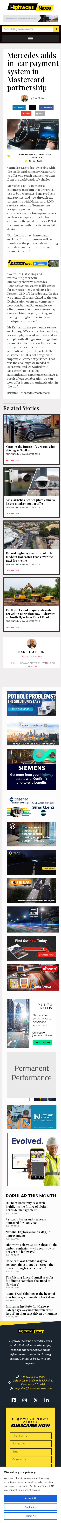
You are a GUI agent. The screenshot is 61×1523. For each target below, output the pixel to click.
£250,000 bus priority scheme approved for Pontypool (26, 1221)
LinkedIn (31, 666)
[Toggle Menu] (30, 38)
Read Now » (12, 460)
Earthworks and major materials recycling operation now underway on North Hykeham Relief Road (30, 613)
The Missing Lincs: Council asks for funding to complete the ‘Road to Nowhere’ (30, 1280)
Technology (35, 157)
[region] (30, 1495)
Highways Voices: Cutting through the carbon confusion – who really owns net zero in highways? (31, 1248)
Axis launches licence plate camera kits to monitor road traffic (30, 502)
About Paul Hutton (31, 656)
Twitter (45, 662)
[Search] (56, 29)
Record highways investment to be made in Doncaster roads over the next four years (29, 556)
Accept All (30, 1498)
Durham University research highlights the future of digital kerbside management (26, 1206)
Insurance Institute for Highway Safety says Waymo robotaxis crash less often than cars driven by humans (31, 1309)
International (43, 154)
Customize (30, 1507)
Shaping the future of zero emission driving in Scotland (30, 448)
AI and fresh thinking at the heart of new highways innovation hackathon (30, 1295)
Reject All (30, 1515)
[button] (19, 107)
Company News (26, 154)
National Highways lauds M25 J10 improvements (28, 1234)
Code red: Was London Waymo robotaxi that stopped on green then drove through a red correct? (30, 1264)
